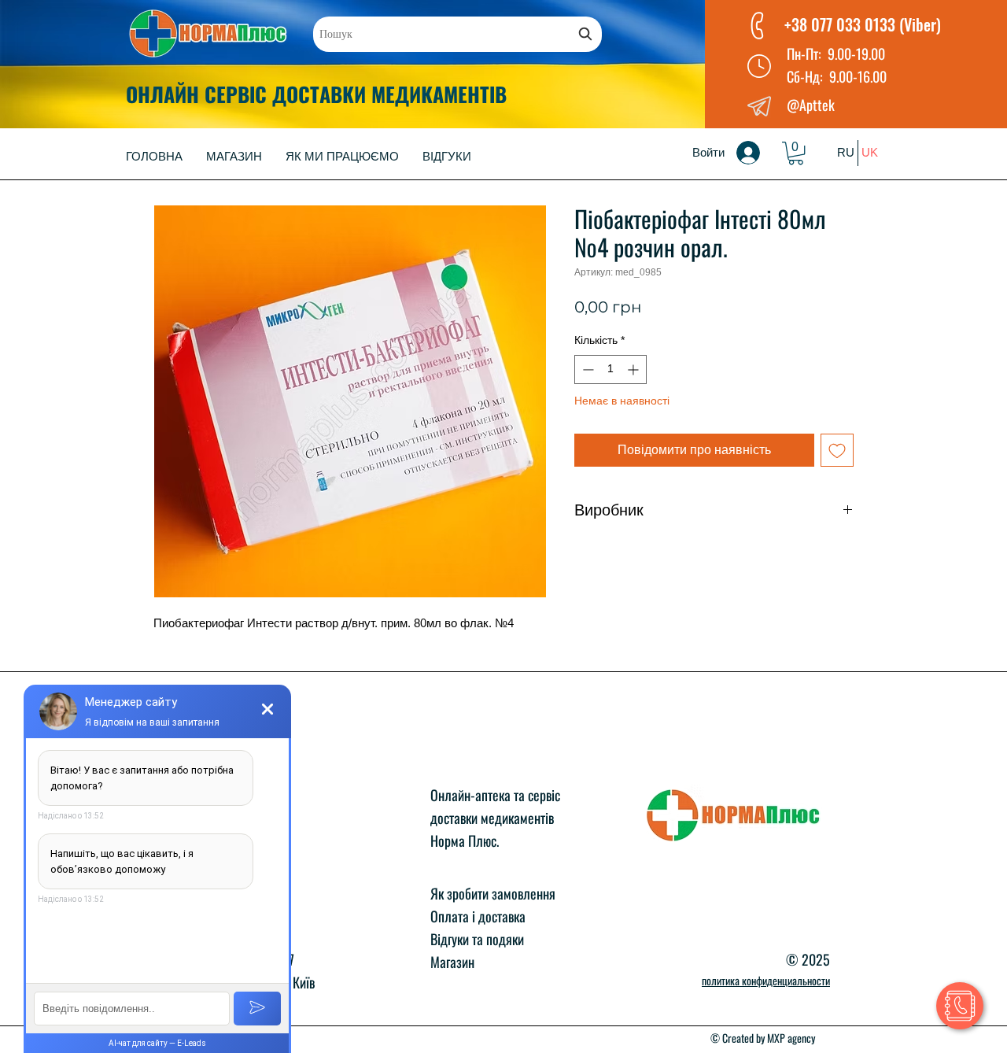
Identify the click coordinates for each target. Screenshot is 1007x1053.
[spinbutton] (610, 369)
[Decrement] (586, 369)
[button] (796, 153)
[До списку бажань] (837, 450)
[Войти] (759, 152)
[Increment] (634, 369)
